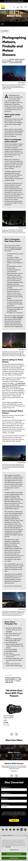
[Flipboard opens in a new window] (25, 829)
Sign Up (15, 820)
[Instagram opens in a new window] (10, 829)
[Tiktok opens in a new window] (3, 829)
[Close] (26, 838)
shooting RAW (16, 475)
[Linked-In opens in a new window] (21, 829)
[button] (2, 1)
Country (5, 804)
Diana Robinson (15, 62)
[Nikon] (3, 7)
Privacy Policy (8, 846)
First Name (6, 787)
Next (16, 734)
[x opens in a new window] (18, 829)
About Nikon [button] (7, 835)
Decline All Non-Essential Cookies (14, 854)
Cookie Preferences (14, 849)
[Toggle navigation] (25, 7)
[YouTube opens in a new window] (6, 829)
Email (4, 799)
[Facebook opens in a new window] (14, 829)
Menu (2, 24)
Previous (11, 734)
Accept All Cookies (14, 858)
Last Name (6, 793)
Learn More (14, 771)
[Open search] (14, 7)
